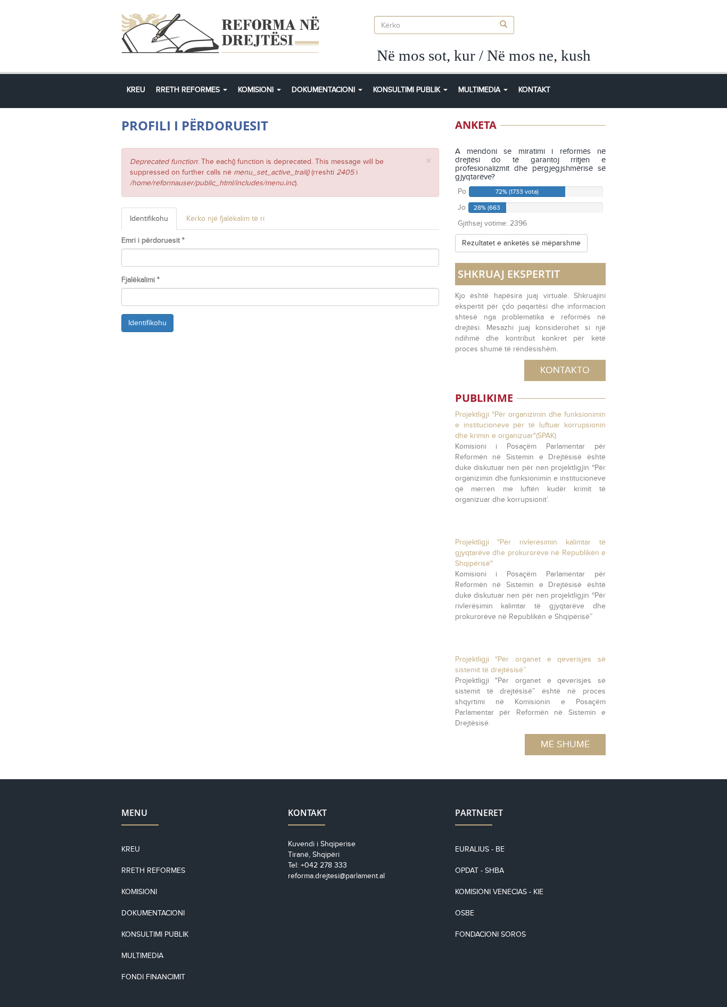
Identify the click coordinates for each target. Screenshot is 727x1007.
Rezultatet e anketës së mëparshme (521, 243)
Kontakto (565, 370)
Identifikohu (153, 222)
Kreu (136, 90)
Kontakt (534, 90)
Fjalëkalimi (140, 280)
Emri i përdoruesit (153, 240)
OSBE (464, 913)
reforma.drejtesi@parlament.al (336, 876)
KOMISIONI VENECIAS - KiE (499, 892)
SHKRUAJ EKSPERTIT (509, 274)
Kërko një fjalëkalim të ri (225, 218)
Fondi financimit (153, 977)
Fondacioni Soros (490, 934)
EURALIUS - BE (480, 849)
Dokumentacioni (324, 90)
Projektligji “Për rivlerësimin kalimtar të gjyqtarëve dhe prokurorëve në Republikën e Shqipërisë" (530, 552)
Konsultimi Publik (407, 90)
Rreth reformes (153, 870)
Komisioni (257, 90)
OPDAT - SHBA (479, 870)
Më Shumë (565, 744)
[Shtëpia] (224, 33)
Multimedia (480, 90)
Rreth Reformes (189, 90)
